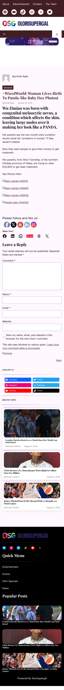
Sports (11, 433)
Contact (37, 4)
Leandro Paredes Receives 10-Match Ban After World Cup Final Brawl (31, 441)
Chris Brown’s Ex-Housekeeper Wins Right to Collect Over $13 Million (30, 471)
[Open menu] (4, 34)
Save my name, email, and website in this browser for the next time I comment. (29, 337)
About (5, 4)
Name (6, 294)
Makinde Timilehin (13, 446)
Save (31, 236)
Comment (8, 260)
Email (6, 307)
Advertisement (21, 4)
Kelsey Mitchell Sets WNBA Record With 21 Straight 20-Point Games (31, 502)
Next (59, 360)
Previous (7, 353)
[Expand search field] (57, 34)
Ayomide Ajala (8, 103)
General (8, 87)
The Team (51, 4)
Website (6, 321)
